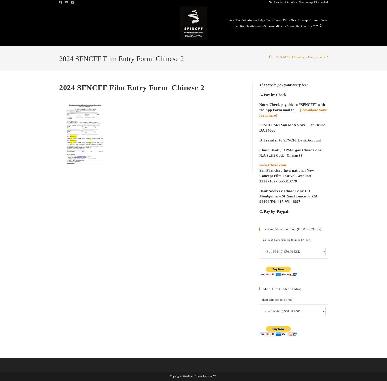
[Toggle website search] (320, 25)
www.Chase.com (272, 165)
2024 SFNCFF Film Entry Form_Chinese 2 (302, 57)
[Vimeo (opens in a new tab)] (72, 2)
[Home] (270, 57)
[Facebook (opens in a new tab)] (61, 2)
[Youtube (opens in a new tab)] (67, 2)
